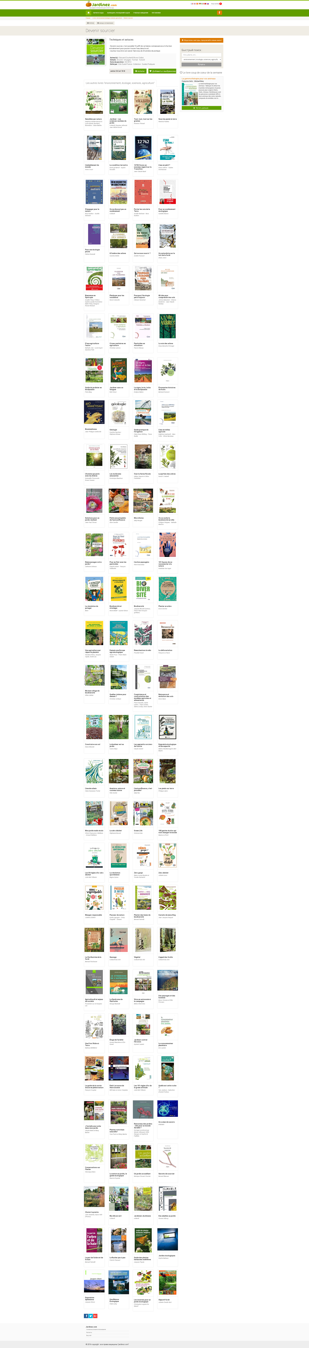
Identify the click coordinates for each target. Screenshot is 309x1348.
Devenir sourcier (128, 18)
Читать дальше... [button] (202, 108)
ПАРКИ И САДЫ (98, 13)
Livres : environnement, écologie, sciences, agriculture (107, 18)
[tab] (120, 83)
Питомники (156, 13)
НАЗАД (91, 23)
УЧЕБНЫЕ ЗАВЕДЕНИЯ (140, 13)
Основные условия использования (96, 1329)
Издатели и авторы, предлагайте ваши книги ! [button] (203, 40)
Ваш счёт (88, 1335)
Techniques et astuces (121, 39)
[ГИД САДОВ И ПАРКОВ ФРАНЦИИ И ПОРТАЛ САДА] (101, 4)
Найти (202, 65)
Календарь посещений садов (118, 13)
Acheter (141, 71)
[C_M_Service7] (219, 13)
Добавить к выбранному (164, 71)
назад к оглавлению (106, 23)
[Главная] (88, 13)
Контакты (89, 1332)
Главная (88, 18)
